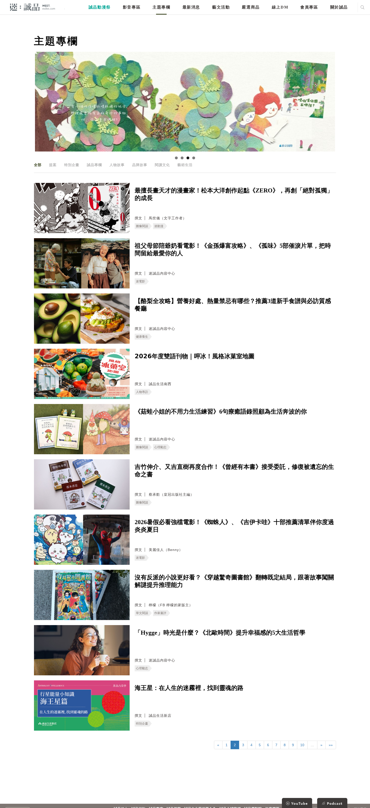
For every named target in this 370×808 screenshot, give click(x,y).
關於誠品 (339, 7)
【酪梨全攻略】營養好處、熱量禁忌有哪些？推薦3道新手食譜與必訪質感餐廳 (233, 305)
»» (331, 745)
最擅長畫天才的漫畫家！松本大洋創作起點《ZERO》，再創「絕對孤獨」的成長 (234, 194)
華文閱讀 (142, 613)
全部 (38, 165)
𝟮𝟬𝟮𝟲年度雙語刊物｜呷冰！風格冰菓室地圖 (194, 356)
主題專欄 (161, 7)
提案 (53, 165)
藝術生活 (185, 165)
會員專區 (309, 7)
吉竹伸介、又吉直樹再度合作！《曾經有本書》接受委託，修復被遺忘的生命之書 (234, 471)
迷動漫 (158, 226)
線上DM (280, 7)
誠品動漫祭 (100, 7)
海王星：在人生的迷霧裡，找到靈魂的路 (189, 688)
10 (302, 745)
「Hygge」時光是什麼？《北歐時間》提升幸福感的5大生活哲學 (220, 632)
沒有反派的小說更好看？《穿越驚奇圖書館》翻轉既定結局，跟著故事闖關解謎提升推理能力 (234, 581)
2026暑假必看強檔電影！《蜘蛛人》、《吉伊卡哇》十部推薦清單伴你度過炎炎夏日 (234, 526)
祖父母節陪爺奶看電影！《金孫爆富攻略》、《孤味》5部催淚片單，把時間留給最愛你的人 (233, 249)
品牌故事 (139, 165)
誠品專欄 (94, 165)
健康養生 (142, 336)
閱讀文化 (162, 165)
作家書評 (160, 613)
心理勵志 (160, 447)
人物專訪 (142, 392)
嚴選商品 (251, 7)
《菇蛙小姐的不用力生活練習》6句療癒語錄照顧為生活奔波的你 (221, 411)
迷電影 (140, 281)
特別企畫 (71, 165)
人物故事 (117, 165)
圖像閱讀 (142, 226)
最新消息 (191, 7)
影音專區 (131, 7)
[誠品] (32, 7)
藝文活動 (221, 7)
